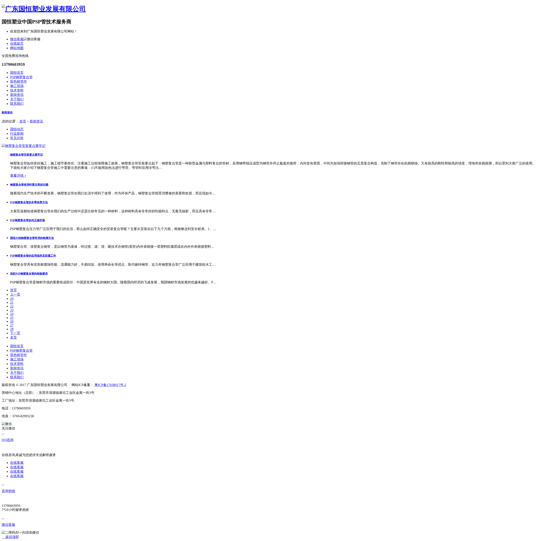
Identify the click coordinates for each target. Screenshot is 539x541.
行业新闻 (17, 133)
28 (11, 329)
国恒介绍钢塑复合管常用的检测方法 (32, 238)
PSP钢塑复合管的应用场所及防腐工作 (33, 255)
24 (11, 314)
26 (11, 321)
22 (11, 306)
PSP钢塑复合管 (21, 77)
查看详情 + (18, 175)
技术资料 (17, 90)
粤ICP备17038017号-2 (110, 385)
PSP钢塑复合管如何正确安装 (27, 220)
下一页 (15, 333)
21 (11, 302)
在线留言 (17, 43)
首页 (22, 121)
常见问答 (17, 138)
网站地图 (17, 48)
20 (11, 298)
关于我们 (17, 99)
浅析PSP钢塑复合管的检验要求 (29, 273)
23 (11, 310)
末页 (13, 337)
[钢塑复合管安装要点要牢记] (23, 146)
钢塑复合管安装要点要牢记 (26, 154)
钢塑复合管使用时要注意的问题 (29, 184)
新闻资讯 (17, 95)
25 (11, 317)
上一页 (15, 294)
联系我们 (17, 103)
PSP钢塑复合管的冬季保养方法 (29, 202)
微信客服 (17, 39)
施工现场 (17, 86)
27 (11, 325)
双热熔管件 (18, 81)
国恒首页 (17, 72)
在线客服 (17, 462)
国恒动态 (17, 129)
